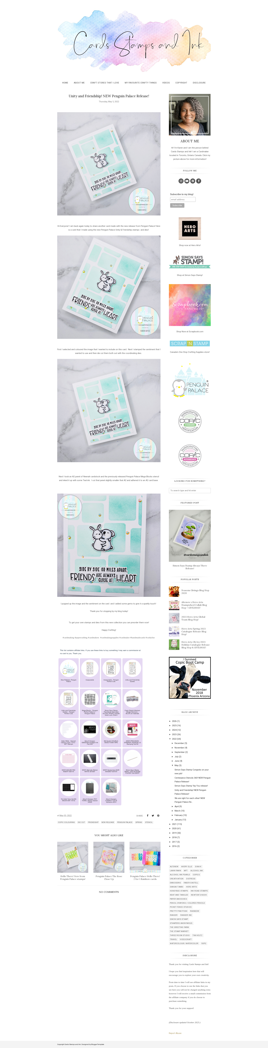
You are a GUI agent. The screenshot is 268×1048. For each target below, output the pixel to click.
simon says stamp (179, 919)
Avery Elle (186, 867)
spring (139, 822)
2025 (174, 725)
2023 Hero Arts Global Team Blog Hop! (193, 618)
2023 (174, 734)
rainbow (194, 911)
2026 (174, 721)
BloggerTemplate (97, 1044)
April (177, 806)
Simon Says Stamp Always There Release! (190, 567)
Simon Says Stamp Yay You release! (191, 786)
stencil (149, 822)
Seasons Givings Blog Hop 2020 (195, 591)
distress (190, 879)
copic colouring (66, 822)
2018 (174, 837)
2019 (174, 833)
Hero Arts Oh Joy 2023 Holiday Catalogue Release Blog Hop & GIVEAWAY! (195, 645)
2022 (174, 739)
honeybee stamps (179, 891)
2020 (174, 828)
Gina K (198, 867)
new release (108, 822)
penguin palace (124, 822)
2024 (174, 730)
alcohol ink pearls (180, 875)
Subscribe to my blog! (181, 194)
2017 (174, 842)
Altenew (174, 867)
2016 (174, 846)
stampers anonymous (181, 923)
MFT (186, 871)
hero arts (191, 887)
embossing (175, 883)
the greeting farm (179, 927)
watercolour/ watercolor (184, 943)
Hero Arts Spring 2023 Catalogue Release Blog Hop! (193, 631)
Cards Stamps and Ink (73, 1044)
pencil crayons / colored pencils (187, 903)
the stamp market (179, 931)
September (180, 752)
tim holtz (197, 935)
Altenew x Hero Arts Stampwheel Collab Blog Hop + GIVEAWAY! (194, 605)
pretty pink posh (178, 911)
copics (196, 875)
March (177, 811)
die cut (81, 822)
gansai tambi (176, 887)
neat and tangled (179, 895)
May (176, 765)
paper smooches (178, 899)
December (179, 743)
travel (173, 939)
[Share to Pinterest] (158, 815)
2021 (174, 824)
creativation (176, 879)
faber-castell (191, 883)
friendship (93, 822)
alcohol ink (197, 871)
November (179, 747)
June (177, 761)
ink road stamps (199, 891)
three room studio (180, 935)
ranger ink (186, 915)
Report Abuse (175, 1033)
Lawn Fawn (175, 871)
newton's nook (199, 895)
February (179, 815)
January (178, 819)
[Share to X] (153, 815)
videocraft (186, 939)
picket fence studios (181, 907)
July (176, 756)
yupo (203, 943)
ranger (174, 915)
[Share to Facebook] (147, 815)
